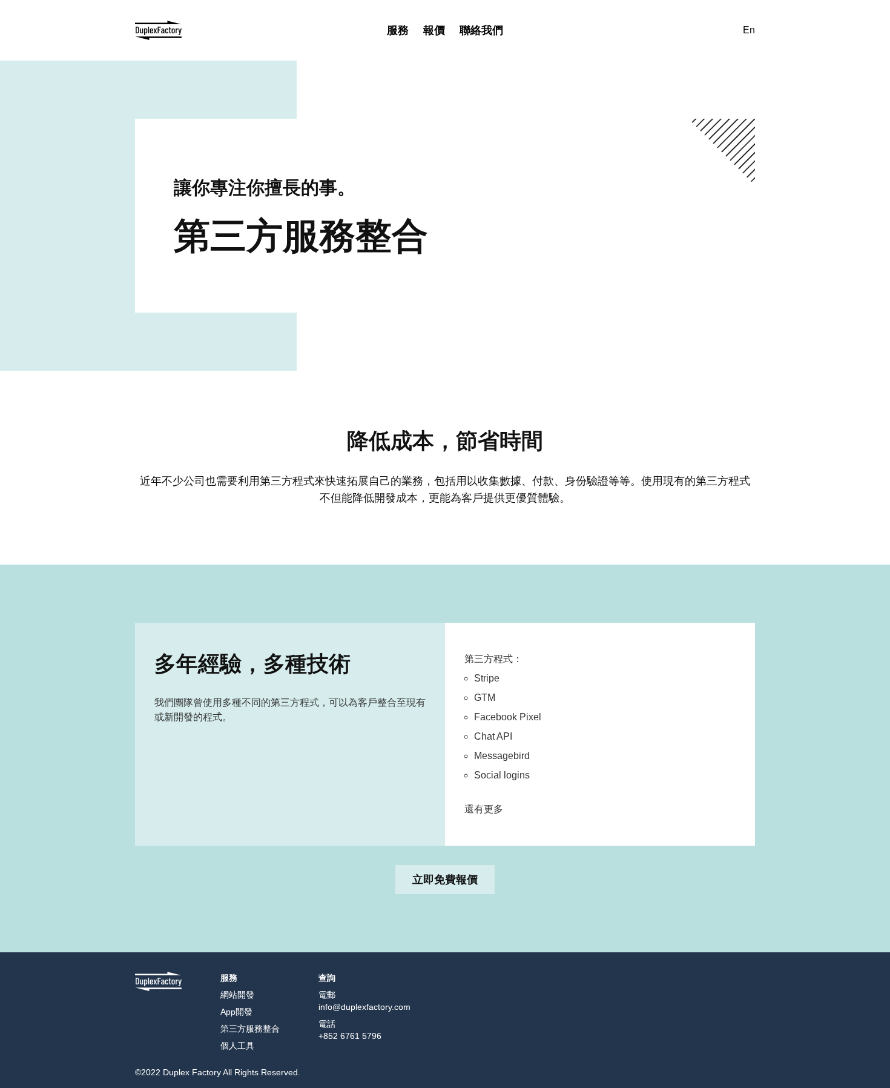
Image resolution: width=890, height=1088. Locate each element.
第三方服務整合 (250, 1028)
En (749, 30)
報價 (434, 30)
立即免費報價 (445, 880)
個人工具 (237, 1045)
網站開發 (237, 995)
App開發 (236, 1012)
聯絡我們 (481, 30)
